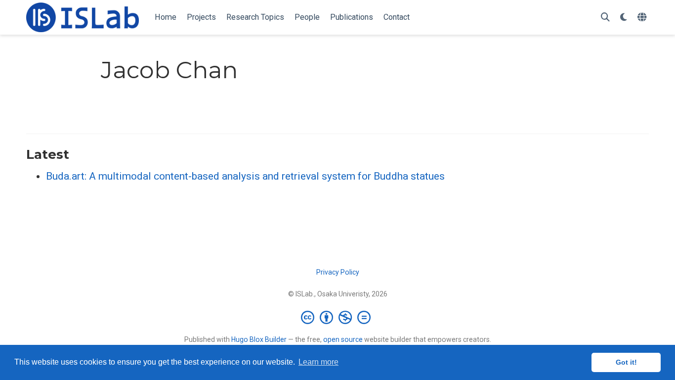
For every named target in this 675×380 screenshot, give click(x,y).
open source (343, 339)
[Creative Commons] (338, 317)
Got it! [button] (626, 362)
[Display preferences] (623, 17)
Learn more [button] (318, 362)
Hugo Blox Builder (259, 339)
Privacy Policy (337, 272)
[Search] (605, 17)
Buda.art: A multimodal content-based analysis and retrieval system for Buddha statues (245, 176)
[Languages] (643, 17)
